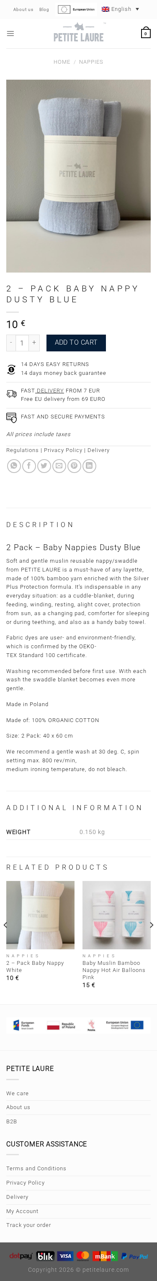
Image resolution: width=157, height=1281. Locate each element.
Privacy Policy (63, 450)
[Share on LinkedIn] (89, 466)
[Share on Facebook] (29, 466)
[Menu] (10, 33)
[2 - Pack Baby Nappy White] (40, 915)
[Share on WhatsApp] (14, 466)
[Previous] (6, 941)
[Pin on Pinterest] (74, 466)
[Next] (151, 941)
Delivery (99, 450)
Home (62, 62)
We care (17, 1093)
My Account (22, 1211)
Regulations (22, 450)
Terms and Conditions (36, 1168)
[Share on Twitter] (44, 466)
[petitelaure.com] (78, 33)
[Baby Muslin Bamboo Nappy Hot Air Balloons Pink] (116, 915)
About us (18, 1107)
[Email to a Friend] (59, 466)
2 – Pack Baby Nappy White (35, 966)
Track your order (28, 1225)
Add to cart (76, 342)
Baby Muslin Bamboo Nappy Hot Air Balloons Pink (114, 970)
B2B (11, 1121)
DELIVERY (49, 390)
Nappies (91, 62)
